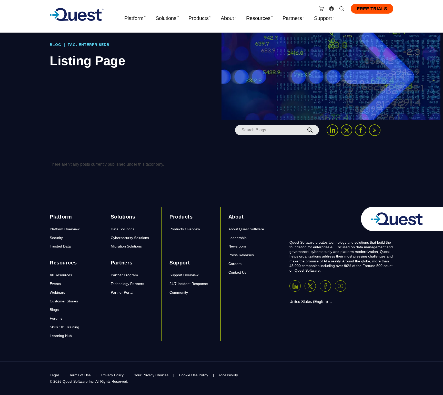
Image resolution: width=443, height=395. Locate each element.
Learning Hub (61, 336)
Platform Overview (64, 229)
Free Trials (372, 8)
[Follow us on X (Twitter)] (346, 130)
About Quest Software (246, 229)
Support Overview (183, 275)
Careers (234, 264)
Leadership (237, 238)
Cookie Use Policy (193, 375)
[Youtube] (340, 286)
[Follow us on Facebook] (360, 130)
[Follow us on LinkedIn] (332, 130)
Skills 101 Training (64, 327)
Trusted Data (60, 246)
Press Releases (241, 255)
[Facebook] (325, 286)
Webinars (57, 292)
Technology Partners (127, 284)
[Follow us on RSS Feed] (374, 130)
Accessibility (228, 375)
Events (55, 284)
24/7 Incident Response (188, 284)
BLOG (55, 45)
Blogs (54, 310)
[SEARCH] (310, 130)
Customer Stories (64, 301)
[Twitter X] (310, 286)
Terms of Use (80, 375)
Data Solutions (122, 229)
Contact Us (237, 272)
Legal (54, 375)
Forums (56, 318)
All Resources (61, 275)
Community (178, 292)
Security (56, 238)
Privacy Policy (112, 375)
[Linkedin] (295, 286)
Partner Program (124, 275)
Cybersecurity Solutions (130, 238)
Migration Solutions (126, 246)
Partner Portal (122, 292)
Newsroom (237, 246)
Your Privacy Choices (151, 375)
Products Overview (184, 229)
